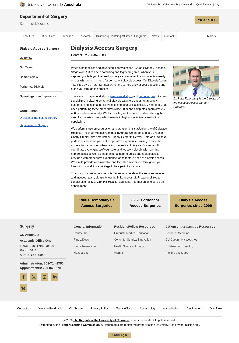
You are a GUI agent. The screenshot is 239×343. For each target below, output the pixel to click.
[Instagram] (46, 282)
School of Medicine (34, 24)
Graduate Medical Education (131, 233)
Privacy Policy (99, 308)
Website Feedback (50, 308)
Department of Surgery (43, 16)
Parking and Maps (177, 252)
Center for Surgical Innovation (132, 239)
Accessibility (147, 308)
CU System (76, 308)
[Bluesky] (25, 293)
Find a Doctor (82, 239)
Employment (194, 308)
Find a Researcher (85, 246)
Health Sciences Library (129, 246)
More (210, 36)
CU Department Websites (181, 239)
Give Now (216, 308)
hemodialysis (147, 96)
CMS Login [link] (119, 335)
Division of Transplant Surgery (38, 117)
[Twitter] (35, 282)
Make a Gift (81, 252)
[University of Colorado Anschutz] (50, 4)
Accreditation (171, 308)
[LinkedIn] (56, 282)
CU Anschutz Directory (180, 246)
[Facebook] (25, 282)
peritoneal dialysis (121, 96)
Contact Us (80, 233)
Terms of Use (124, 308)
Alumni (118, 252)
